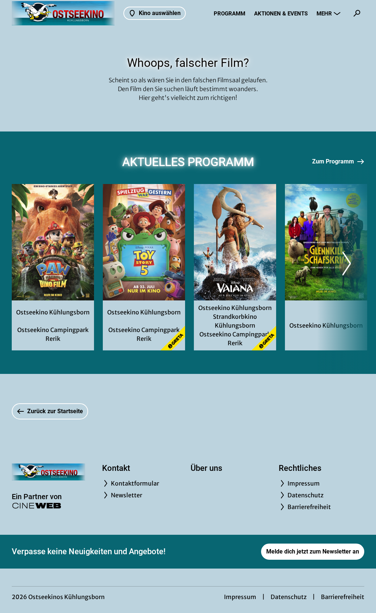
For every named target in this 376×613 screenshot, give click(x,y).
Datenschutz (289, 597)
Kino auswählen (160, 13)
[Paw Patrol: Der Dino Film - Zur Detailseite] (53, 242)
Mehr (324, 13)
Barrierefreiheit (342, 597)
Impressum (240, 597)
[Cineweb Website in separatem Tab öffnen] (37, 505)
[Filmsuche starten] (357, 13)
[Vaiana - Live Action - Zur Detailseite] (235, 242)
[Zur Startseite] (63, 13)
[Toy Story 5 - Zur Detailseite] (144, 242)
